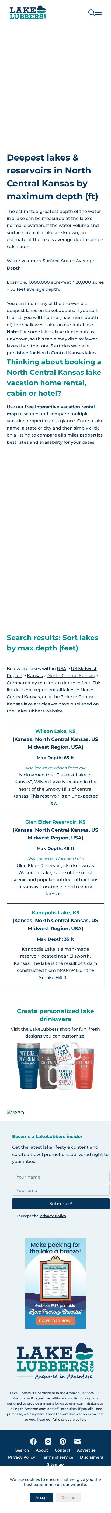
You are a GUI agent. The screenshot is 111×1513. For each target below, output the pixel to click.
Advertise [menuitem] (86, 1450)
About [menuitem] (42, 1450)
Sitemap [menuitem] (55, 1464)
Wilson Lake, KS (55, 731)
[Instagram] (48, 1441)
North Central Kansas (71, 675)
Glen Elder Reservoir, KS (55, 822)
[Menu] (98, 12)
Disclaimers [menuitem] (91, 1457)
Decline (68, 1497)
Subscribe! (60, 1203)
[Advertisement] (55, 82)
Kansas (35, 675)
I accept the (41, 1216)
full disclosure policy (69, 1419)
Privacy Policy (53, 1216)
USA (61, 668)
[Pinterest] (63, 1441)
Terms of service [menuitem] (57, 1457)
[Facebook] (33, 1441)
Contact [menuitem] (62, 1450)
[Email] (77, 1441)
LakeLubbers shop (50, 1029)
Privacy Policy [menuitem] (21, 1457)
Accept (42, 1497)
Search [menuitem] (22, 1450)
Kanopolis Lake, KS (55, 913)
